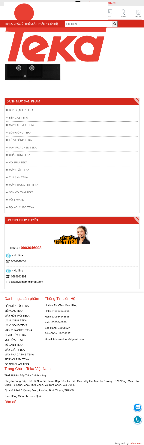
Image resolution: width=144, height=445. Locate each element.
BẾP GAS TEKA (18, 117)
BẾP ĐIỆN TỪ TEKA (21, 110)
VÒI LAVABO (16, 199)
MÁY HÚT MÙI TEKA (21, 125)
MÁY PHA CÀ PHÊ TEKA (23, 184)
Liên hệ (53, 23)
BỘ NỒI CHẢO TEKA (21, 207)
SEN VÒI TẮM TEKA (21, 192)
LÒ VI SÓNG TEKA (20, 140)
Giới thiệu (25, 23)
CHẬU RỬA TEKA (19, 155)
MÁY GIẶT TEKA (19, 169)
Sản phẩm (38, 23)
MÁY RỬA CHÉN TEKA (23, 147)
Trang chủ (11, 23)
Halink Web (135, 443)
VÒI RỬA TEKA (18, 162)
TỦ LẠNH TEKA (18, 177)
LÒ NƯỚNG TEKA (20, 132)
